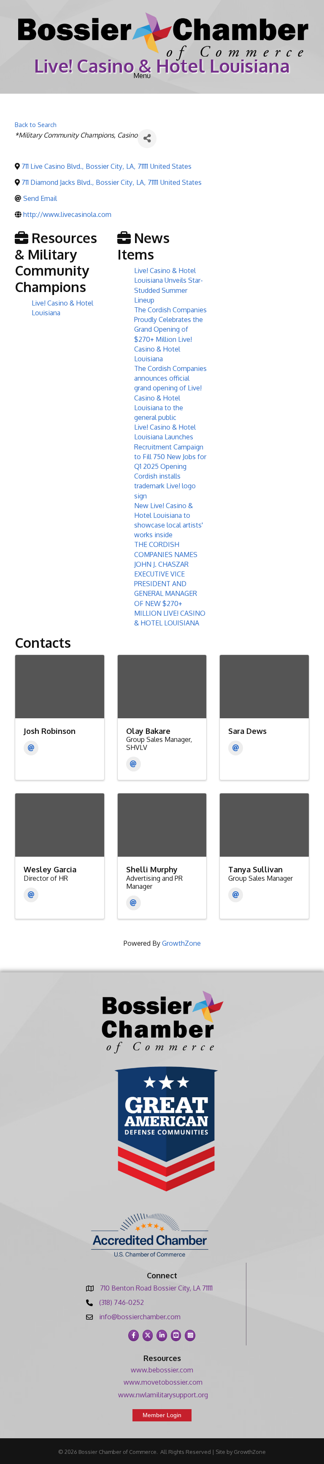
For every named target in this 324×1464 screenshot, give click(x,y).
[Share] (147, 138)
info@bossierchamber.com (140, 1316)
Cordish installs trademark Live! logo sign (165, 486)
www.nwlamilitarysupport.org (163, 1395)
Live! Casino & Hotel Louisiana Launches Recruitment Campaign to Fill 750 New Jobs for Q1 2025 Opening (170, 447)
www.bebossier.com (162, 1370)
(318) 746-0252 (121, 1302)
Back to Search (36, 124)
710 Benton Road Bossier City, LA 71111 (156, 1288)
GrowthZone (181, 943)
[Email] (31, 748)
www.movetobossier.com (163, 1382)
